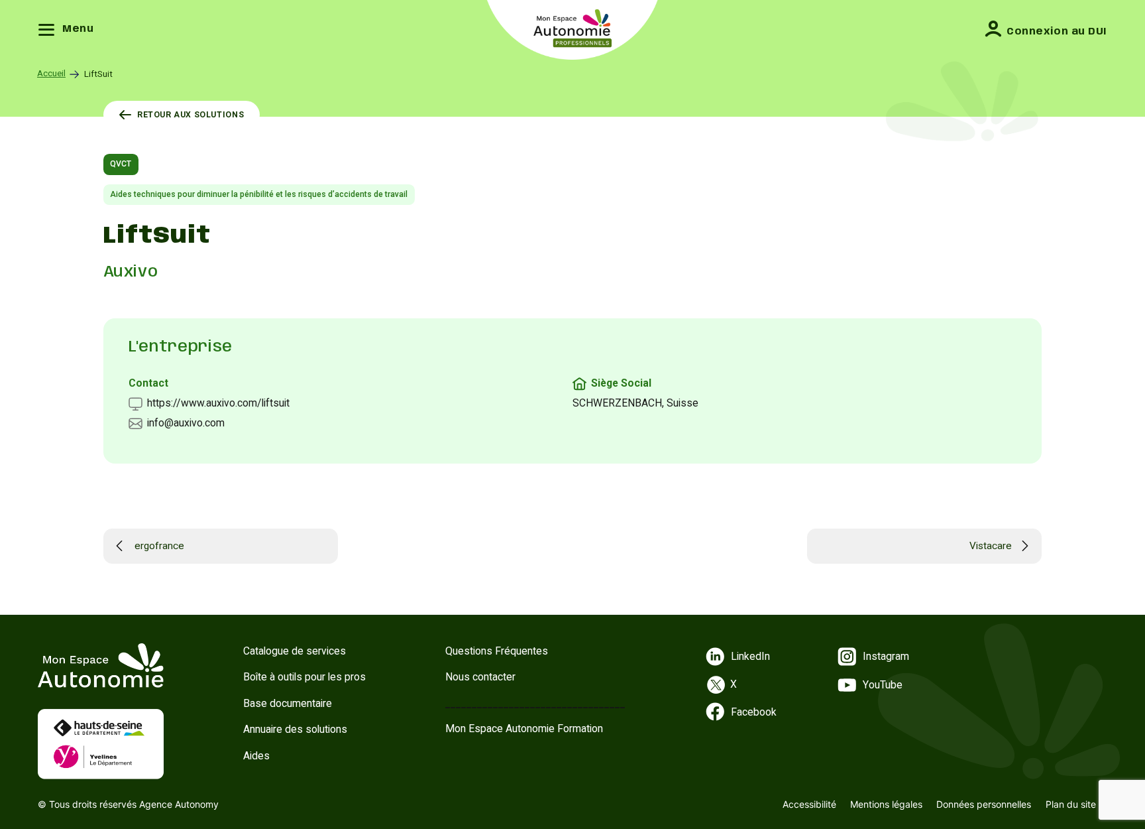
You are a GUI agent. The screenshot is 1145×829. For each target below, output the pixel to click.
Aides (256, 755)
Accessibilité (809, 804)
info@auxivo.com (186, 422)
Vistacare (990, 546)
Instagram (886, 656)
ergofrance (159, 546)
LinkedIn (750, 656)
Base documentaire (287, 703)
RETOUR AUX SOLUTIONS (190, 114)
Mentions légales (886, 804)
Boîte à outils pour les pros (304, 676)
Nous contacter (480, 676)
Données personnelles (983, 804)
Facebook (754, 712)
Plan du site (1071, 804)
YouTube (882, 684)
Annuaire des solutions (295, 729)
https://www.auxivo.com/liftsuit (218, 403)
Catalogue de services (294, 651)
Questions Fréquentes (496, 651)
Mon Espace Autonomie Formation (524, 728)
